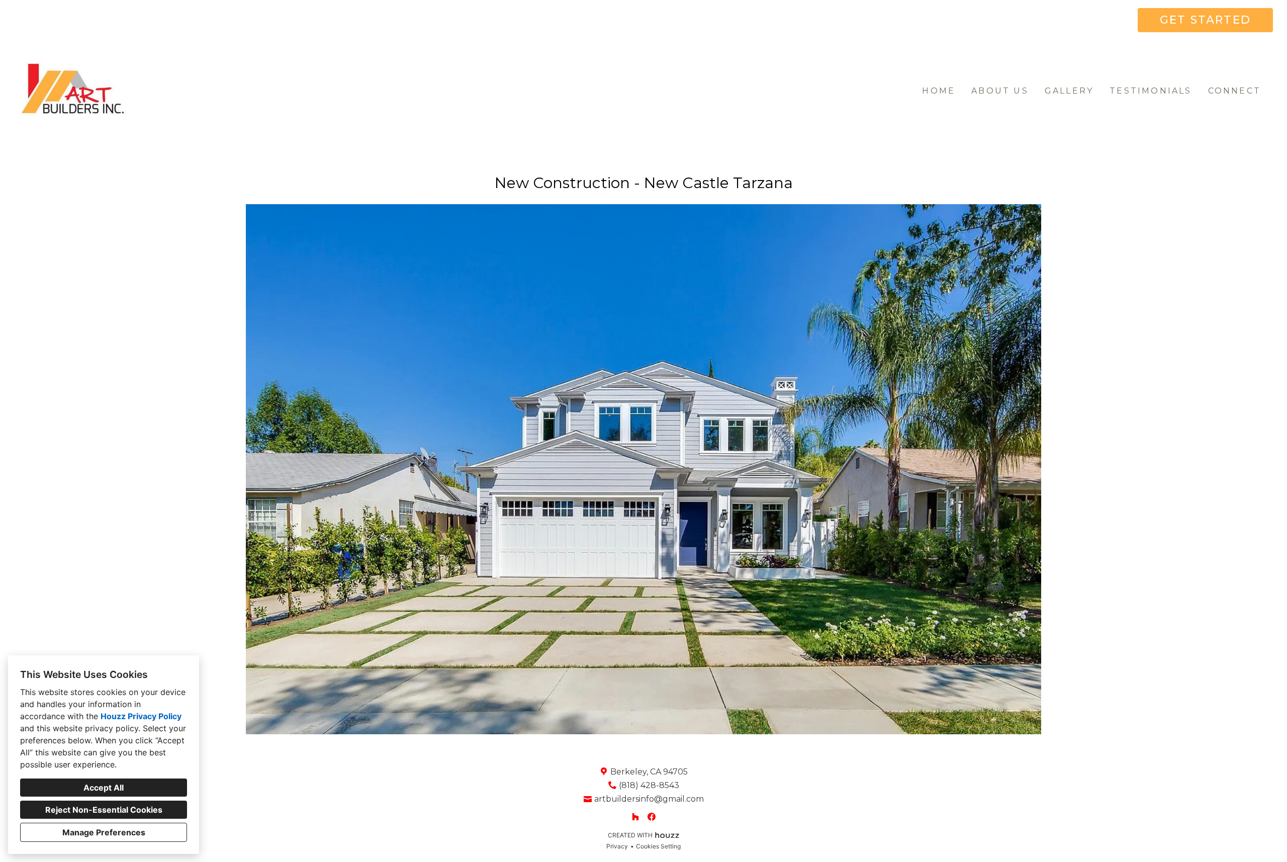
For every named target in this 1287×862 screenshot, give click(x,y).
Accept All (103, 788)
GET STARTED (1205, 20)
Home (938, 91)
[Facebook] (651, 816)
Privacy (617, 846)
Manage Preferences (103, 832)
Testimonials (1150, 91)
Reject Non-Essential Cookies (103, 810)
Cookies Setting (658, 846)
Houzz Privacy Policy (141, 716)
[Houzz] (635, 816)
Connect (1234, 91)
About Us (1000, 91)
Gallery (1069, 91)
